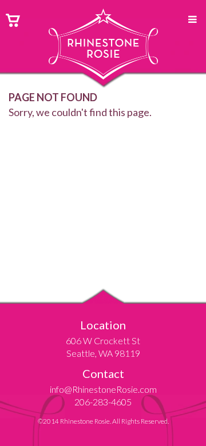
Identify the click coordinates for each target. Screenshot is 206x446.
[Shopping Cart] (13, 19)
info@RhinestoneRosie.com (103, 389)
